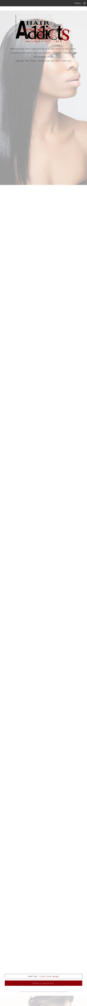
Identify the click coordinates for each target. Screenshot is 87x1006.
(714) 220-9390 (49, 976)
